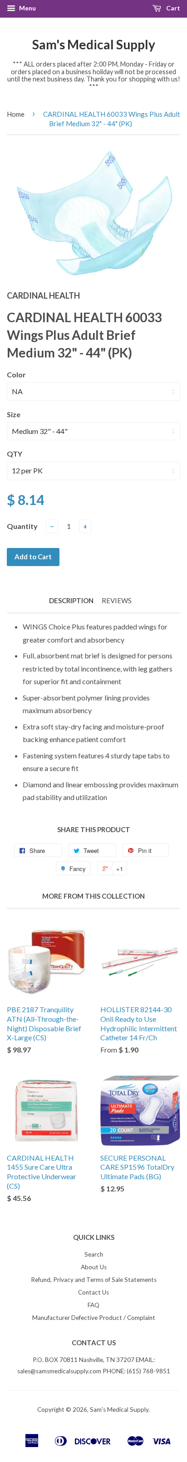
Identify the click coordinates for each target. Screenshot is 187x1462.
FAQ (93, 1305)
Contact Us (93, 1292)
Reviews (117, 600)
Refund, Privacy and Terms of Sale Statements (94, 1279)
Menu (27, 8)
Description (71, 600)
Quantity (22, 526)
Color (16, 374)
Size (13, 414)
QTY (14, 453)
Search (93, 1254)
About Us (94, 1267)
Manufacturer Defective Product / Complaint (93, 1317)
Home (16, 114)
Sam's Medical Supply (93, 44)
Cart (172, 8)
